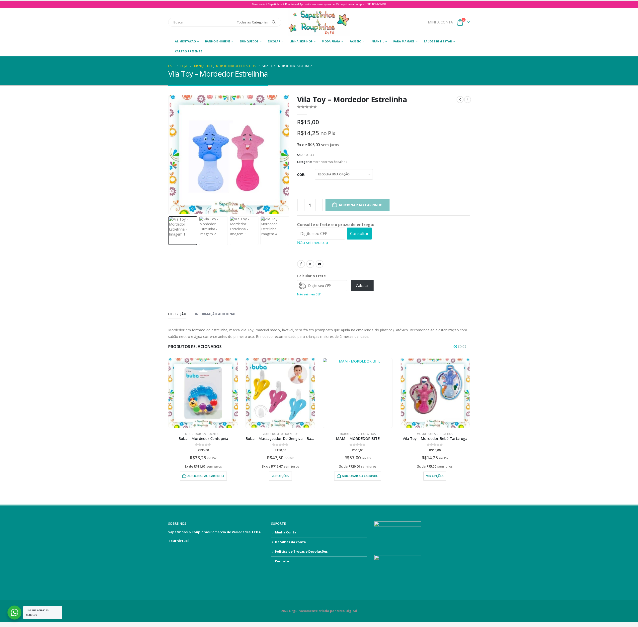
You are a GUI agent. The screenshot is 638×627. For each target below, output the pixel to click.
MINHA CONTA (440, 22)
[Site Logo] (319, 22)
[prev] (460, 99)
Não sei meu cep (312, 242)
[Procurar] (274, 22)
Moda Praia (331, 41)
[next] (467, 99)
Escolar (274, 41)
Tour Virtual (178, 540)
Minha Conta (285, 532)
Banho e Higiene (217, 41)
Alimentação (185, 41)
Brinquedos (248, 41)
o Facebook (301, 264)
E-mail (319, 264)
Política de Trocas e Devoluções (301, 551)
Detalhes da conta (290, 542)
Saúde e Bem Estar (438, 41)
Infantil (377, 41)
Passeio (355, 41)
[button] (169, 154)
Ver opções (280, 476)
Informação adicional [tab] (215, 314)
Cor (300, 174)
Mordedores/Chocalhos (330, 162)
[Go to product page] (203, 393)
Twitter (310, 264)
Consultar (359, 233)
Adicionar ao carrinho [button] (205, 476)
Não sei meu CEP (309, 294)
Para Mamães (403, 41)
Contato (282, 561)
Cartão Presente (188, 51)
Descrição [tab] (177, 314)
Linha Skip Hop (301, 41)
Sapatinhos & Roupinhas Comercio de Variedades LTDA (214, 532)
